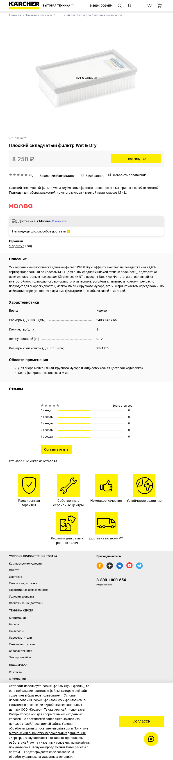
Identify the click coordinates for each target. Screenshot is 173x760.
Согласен (141, 721)
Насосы (14, 624)
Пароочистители (20, 637)
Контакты (15, 672)
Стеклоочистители (22, 644)
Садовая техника (20, 651)
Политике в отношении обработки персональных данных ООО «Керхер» (48, 733)
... (59, 15)
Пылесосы (16, 631)
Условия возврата (21, 596)
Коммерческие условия (25, 563)
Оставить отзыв (56, 449)
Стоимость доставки (23, 583)
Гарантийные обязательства (28, 589)
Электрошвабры (20, 657)
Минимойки (17, 618)
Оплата (14, 570)
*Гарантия (16, 246)
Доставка (15, 576)
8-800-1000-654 (111, 580)
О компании (17, 678)
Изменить (59, 221)
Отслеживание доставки (26, 603)
